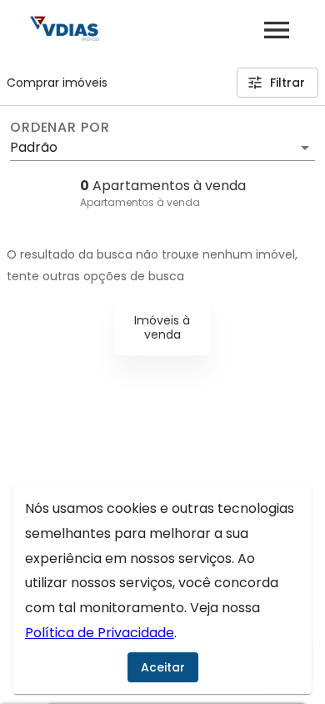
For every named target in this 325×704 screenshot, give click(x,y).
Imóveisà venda (162, 327)
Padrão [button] (34, 147)
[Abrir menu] (276, 30)
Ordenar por (60, 127)
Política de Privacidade (99, 632)
